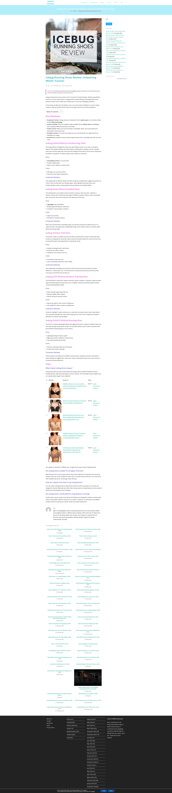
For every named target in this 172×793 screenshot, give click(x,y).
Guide (68, 728)
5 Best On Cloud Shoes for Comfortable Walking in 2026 (88, 577)
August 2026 (90, 719)
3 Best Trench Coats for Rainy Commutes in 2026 (88, 529)
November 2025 (91, 734)
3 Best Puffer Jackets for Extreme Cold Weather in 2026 (59, 707)
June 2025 (90, 740)
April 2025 (90, 747)
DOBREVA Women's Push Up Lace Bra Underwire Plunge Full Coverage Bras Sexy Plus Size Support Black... (75, 386)
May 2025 (89, 744)
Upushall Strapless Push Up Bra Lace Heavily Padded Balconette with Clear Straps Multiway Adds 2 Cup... (73, 417)
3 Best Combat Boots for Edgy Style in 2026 (59, 623)
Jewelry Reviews (71, 731)
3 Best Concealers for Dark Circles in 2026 (87, 563)
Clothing (69, 722)
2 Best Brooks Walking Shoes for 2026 (59, 664)
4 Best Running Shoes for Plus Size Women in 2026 (59, 549)
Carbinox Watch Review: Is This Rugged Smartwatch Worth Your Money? (88, 688)
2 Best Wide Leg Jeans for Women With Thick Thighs (59, 570)
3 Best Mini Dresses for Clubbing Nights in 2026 (88, 610)
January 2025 (90, 756)
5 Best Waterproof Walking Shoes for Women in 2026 (59, 556)
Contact (49, 721)
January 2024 (90, 783)
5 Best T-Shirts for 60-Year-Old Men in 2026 (59, 536)
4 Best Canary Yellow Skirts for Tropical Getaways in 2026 (59, 530)
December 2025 (91, 731)
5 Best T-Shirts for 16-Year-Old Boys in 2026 (59, 603)
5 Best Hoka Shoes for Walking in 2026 (59, 583)
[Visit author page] (48, 509)
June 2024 (90, 768)
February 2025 (91, 753)
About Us (49, 719)
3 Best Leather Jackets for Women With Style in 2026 (88, 631)
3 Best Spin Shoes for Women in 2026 (87, 693)
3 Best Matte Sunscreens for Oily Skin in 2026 (59, 630)
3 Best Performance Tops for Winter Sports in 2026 (88, 700)
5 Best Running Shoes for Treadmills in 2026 (88, 657)
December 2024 (91, 759)
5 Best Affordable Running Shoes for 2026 (87, 542)
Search (107, 19)
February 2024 (91, 780)
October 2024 (91, 765)
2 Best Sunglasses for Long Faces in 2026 (87, 596)
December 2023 (91, 786)
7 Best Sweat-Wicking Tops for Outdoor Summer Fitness (59, 694)
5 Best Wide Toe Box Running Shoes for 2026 (88, 637)
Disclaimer (50, 723)
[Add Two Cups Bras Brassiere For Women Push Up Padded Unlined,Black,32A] (55, 406)
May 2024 (89, 771)
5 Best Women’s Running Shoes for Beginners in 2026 (59, 671)
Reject (111, 791)
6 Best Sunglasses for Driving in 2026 (87, 644)
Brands (69, 719)
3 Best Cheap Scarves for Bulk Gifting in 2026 (59, 637)
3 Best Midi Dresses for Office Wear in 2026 (88, 707)
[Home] (71, 11)
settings (93, 791)
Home (48, 725)
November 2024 (91, 762)
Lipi (48, 85)
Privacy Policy (50, 727)
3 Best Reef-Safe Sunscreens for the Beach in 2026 (59, 700)
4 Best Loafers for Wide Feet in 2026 (59, 542)
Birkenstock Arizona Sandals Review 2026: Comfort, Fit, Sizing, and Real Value (115, 37)
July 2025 (89, 737)
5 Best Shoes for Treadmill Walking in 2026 (59, 576)
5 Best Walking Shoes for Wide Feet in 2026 (59, 650)
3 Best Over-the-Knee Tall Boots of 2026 (88, 623)
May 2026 (89, 722)
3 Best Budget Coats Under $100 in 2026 (59, 563)
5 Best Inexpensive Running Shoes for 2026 (88, 590)
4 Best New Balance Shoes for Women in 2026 (88, 664)
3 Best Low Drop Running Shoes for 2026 (87, 617)
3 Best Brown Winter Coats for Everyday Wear (88, 603)
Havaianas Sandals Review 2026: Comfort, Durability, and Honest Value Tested (115, 43)
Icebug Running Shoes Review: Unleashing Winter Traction (89, 11)
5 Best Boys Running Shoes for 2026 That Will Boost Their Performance (59, 617)
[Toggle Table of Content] (60, 111)
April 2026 (90, 725)
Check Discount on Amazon (96, 386)
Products (69, 734)
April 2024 (90, 774)
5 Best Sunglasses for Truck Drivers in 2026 (59, 590)
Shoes (68, 737)
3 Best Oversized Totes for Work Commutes (88, 569)
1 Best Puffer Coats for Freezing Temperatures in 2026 (59, 658)
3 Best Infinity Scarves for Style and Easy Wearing (87, 549)
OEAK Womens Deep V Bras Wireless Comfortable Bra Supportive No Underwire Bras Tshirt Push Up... (73, 450)
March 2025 (90, 750)
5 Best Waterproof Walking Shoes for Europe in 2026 (88, 583)
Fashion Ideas (71, 725)
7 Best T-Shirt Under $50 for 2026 (59, 644)
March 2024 (90, 777)
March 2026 (90, 728)
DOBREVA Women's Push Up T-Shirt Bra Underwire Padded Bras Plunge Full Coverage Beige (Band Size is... (74, 436)
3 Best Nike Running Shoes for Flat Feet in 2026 (59, 610)
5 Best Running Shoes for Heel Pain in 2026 (88, 650)
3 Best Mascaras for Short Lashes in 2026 (87, 556)
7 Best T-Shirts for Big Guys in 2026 (88, 536)
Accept (103, 791)
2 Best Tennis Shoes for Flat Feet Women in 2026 (59, 596)
